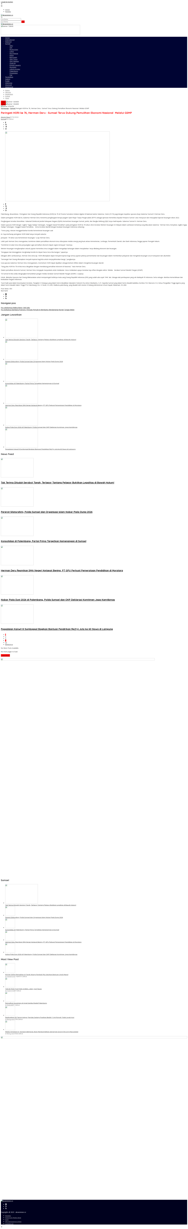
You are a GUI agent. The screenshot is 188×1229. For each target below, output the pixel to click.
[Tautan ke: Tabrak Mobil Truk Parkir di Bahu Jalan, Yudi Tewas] (10, 987)
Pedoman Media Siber (13, 1218)
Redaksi (8, 1216)
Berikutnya (9, 644)
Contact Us (9, 1224)
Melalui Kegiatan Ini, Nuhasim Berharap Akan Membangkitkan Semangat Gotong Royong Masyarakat (41, 1032)
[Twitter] (6, 296)
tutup (3, 102)
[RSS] (6, 298)
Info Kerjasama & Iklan (13, 1222)
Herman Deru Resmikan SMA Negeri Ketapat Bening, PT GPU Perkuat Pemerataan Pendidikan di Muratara (43, 405)
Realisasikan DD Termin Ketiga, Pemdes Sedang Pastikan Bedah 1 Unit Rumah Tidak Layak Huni (39, 1017)
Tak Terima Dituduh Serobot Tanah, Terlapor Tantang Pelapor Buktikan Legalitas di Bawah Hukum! (40, 340)
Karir (7, 1220)
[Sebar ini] (5, 123)
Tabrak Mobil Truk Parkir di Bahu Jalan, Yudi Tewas (23, 989)
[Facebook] (6, 294)
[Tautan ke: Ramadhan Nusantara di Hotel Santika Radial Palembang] (10, 1001)
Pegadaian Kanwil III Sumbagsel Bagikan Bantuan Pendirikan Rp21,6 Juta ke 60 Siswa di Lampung (40, 449)
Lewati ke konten (7, 2)
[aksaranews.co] (7, 15)
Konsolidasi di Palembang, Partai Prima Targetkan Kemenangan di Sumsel (32, 383)
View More (5, 655)
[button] (23, 22)
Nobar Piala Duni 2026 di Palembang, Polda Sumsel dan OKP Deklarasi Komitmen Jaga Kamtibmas (41, 427)
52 (6, 643)
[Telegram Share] (6, 127)
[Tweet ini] (6, 125)
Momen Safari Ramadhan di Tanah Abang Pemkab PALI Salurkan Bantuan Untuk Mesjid (36, 975)
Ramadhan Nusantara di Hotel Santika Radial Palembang (26, 1003)
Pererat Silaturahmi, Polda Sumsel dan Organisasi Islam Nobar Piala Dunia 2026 (34, 361)
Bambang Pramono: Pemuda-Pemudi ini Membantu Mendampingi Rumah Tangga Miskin (37, 310)
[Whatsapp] (6, 129)
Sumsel (3, 119)
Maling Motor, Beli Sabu (15, 308)
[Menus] (1, 4)
